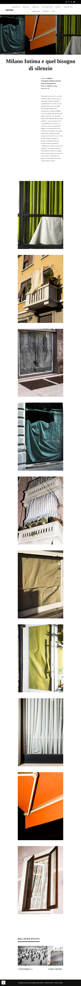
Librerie (46, 11)
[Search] (66, 2)
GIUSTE (49, 78)
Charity (58, 7)
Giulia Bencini (51, 83)
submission (36, 11)
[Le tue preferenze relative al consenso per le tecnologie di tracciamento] (3, 982)
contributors (47, 7)
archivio (26, 7)
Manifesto (16, 7)
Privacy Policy (58, 983)
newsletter (68, 7)
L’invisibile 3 (25, 969)
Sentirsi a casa (52, 86)
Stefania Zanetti (55, 81)
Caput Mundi (55, 969)
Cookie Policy (49, 983)
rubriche (35, 7)
